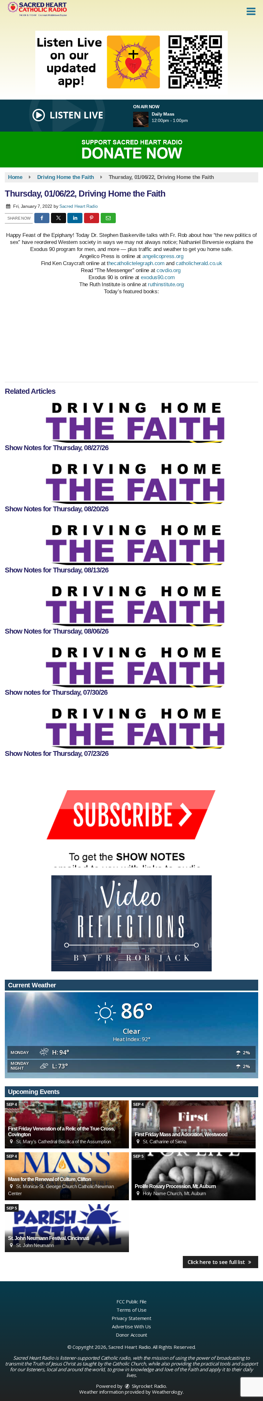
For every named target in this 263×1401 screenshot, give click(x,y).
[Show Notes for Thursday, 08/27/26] (131, 420)
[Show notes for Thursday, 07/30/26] (131, 665)
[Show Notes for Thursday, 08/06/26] (131, 603)
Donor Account (131, 1335)
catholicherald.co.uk (199, 263)
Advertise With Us (131, 1326)
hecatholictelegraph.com (136, 263)
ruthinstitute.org (166, 284)
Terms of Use (131, 1310)
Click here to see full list (217, 1262)
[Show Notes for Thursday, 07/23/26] (131, 726)
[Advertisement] (131, 63)
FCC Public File (131, 1301)
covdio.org (169, 270)
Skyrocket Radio (148, 1386)
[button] (251, 11)
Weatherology (167, 1392)
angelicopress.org (162, 256)
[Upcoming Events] (194, 1124)
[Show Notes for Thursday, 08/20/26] (131, 481)
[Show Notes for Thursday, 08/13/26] (131, 542)
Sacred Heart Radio (78, 206)
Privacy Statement (131, 1318)
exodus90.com (157, 277)
